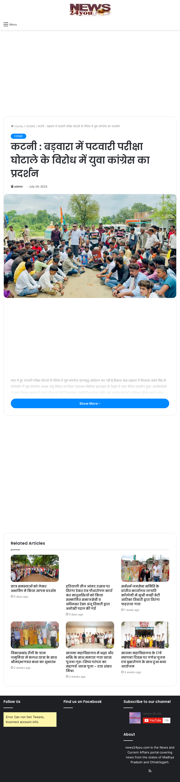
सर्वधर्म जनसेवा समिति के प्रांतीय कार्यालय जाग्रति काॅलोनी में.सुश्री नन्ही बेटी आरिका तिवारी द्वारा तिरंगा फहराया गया (140, 595)
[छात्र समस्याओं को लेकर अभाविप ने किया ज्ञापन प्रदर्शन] (35, 568)
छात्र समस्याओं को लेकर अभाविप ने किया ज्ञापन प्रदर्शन (33, 588)
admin (18, 186)
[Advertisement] (90, 79)
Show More (88, 403)
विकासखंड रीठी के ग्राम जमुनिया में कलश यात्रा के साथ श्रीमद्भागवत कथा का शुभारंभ (34, 657)
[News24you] (90, 9)
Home (18, 126)
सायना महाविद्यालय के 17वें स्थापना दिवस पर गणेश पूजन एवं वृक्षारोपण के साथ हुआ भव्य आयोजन (143, 660)
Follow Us (12, 701)
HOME (30, 126)
